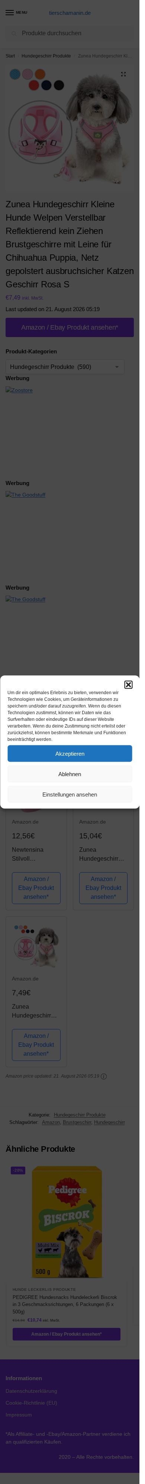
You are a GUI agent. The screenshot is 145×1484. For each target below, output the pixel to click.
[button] (128, 685)
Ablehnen (69, 774)
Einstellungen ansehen (69, 794)
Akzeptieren (69, 753)
